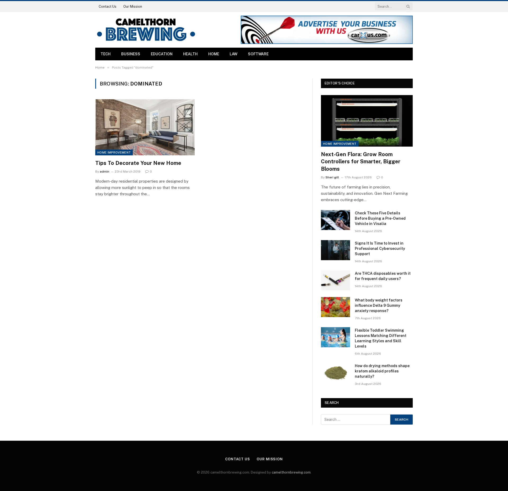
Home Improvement (114, 152)
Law (233, 54)
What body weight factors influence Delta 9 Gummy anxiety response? (378, 305)
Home (213, 54)
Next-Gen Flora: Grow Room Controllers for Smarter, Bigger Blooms (360, 161)
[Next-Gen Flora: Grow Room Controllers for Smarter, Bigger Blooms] (367, 121)
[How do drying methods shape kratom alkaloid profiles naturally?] (335, 373)
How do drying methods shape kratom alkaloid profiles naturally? (382, 371)
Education (162, 54)
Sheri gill (332, 177)
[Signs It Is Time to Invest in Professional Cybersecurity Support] (335, 250)
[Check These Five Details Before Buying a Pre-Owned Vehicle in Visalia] (335, 220)
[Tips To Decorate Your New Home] (145, 127)
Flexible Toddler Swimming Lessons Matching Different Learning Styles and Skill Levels (380, 338)
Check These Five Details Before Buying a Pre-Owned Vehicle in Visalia (380, 218)
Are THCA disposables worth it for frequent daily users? (383, 276)
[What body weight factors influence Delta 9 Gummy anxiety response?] (335, 307)
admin (104, 171)
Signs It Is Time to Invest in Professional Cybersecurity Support (380, 248)
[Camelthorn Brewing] (146, 30)
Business (130, 54)
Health (190, 54)
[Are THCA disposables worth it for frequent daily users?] (335, 280)
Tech (106, 54)
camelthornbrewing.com (291, 472)
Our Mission (132, 6)
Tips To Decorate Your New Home (138, 163)
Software (258, 54)
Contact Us (107, 6)
